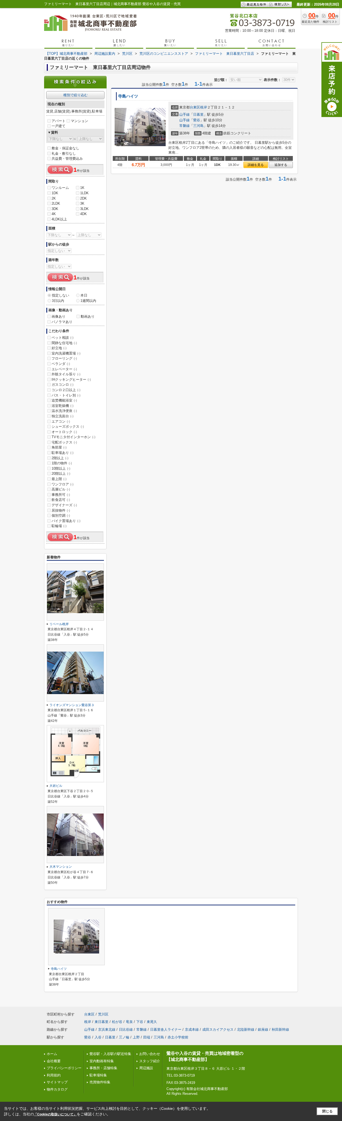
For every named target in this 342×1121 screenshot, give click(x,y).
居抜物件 (61, 510)
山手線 (184, 114)
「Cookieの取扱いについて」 (55, 1114)
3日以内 (58, 301)
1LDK (84, 193)
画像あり (58, 316)
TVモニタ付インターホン (73, 437)
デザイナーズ (64, 505)
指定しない (60, 295)
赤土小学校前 (178, 1037)
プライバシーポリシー (64, 1068)
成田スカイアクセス (218, 1029)
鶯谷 (196, 120)
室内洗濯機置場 (66, 353)
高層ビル (61, 489)
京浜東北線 (106, 1029)
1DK (55, 193)
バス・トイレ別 (66, 395)
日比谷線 (126, 1029)
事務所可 (61, 495)
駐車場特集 (98, 1075)
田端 (146, 1037)
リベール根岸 (59, 624)
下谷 (139, 1022)
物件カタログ (57, 1089)
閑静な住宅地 (64, 343)
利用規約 (54, 1075)
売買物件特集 (100, 1082)
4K (54, 214)
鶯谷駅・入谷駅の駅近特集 (110, 1054)
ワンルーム (60, 188)
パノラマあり (62, 322)
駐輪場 (59, 526)
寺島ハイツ (128, 96)
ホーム (52, 1054)
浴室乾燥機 (62, 406)
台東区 (195, 107)
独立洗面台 (62, 416)
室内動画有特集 (102, 1061)
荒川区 (103, 1014)
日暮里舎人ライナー (165, 1029)
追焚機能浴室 (64, 400)
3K (82, 203)
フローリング (64, 358)
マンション (79, 121)
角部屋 (59, 447)
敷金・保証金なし (65, 148)
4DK (83, 214)
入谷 (98, 1037)
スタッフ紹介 (149, 1061)
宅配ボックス (64, 442)
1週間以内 (88, 301)
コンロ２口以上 (66, 390)
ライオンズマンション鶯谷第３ (71, 705)
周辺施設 (146, 1068)
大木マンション (60, 867)
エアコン (61, 421)
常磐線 (184, 126)
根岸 (203, 107)
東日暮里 (101, 1022)
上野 (136, 1037)
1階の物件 (62, 463)
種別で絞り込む (75, 95)
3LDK (84, 209)
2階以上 (60, 458)
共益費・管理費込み (67, 159)
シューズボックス (68, 427)
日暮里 (198, 114)
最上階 (59, 479)
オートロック (64, 432)
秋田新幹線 (280, 1029)
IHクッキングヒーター (71, 379)
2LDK (56, 203)
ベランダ (61, 364)
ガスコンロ (62, 385)
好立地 (59, 348)
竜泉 (129, 1022)
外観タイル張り (66, 374)
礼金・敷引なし (64, 153)
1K (82, 188)
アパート (58, 121)
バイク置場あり (66, 521)
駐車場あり (62, 453)
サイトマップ (57, 1082)
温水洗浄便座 (64, 411)
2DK (83, 198)
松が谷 (117, 1022)
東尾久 (152, 1022)
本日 (83, 295)
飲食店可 (61, 500)
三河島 (198, 126)
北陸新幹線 (245, 1029)
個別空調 (61, 515)
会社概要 (54, 1061)
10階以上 (61, 468)
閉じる (327, 1111)
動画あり (88, 316)
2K (54, 198)
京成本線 (192, 1029)
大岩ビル (55, 786)
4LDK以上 (59, 219)
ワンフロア (62, 484)
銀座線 (263, 1029)
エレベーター (64, 369)
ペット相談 (62, 338)
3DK (55, 209)
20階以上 (61, 474)
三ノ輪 (124, 1037)
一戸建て (58, 126)
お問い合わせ (149, 1054)
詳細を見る (256, 165)
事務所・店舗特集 (103, 1068)
